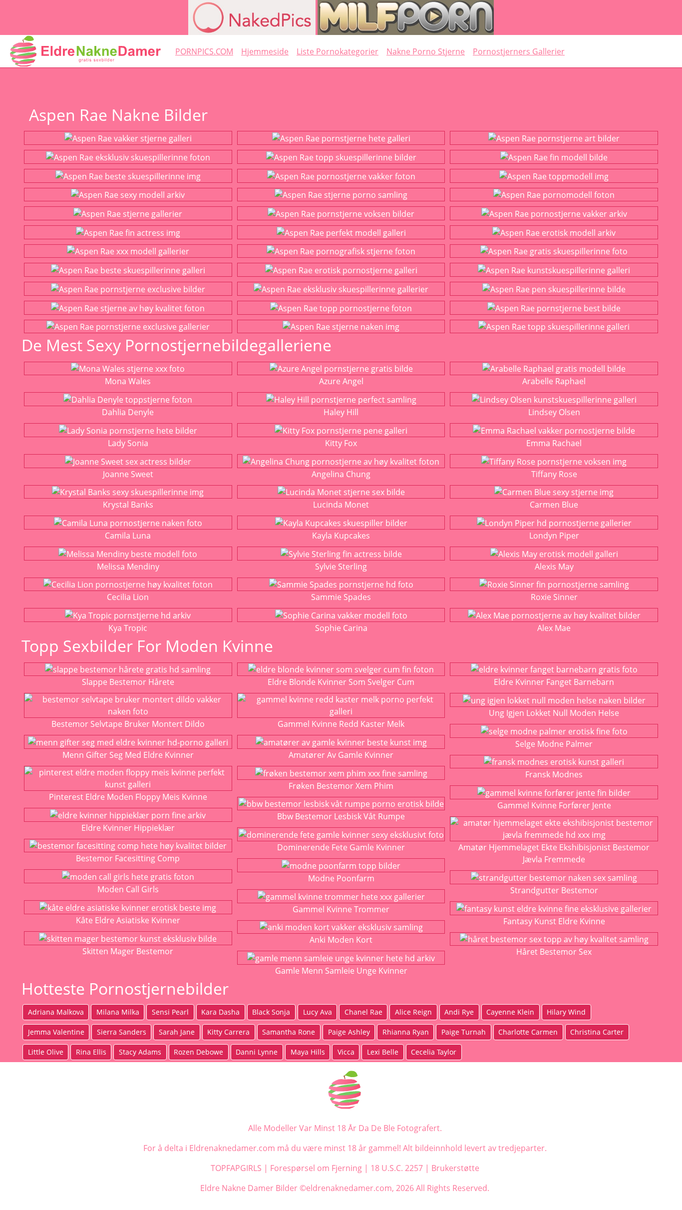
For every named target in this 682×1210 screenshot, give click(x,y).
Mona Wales (128, 381)
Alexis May (554, 566)
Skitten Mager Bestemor (127, 951)
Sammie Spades (341, 597)
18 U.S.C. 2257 (396, 1168)
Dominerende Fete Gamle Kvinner (341, 847)
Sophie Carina (341, 627)
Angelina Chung (341, 474)
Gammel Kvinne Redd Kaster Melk (341, 723)
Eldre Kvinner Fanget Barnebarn (554, 681)
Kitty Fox (341, 443)
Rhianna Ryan (405, 1032)
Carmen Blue (554, 504)
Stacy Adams (140, 1052)
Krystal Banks (128, 504)
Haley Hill (341, 412)
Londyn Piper (554, 535)
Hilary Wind (566, 1012)
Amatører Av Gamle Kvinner (341, 754)
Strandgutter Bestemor (554, 890)
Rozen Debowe (198, 1052)
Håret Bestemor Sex (554, 951)
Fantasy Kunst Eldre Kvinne (554, 921)
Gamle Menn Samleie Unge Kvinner (341, 970)
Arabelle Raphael (554, 381)
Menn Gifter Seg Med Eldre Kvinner (128, 754)
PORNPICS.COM (204, 51)
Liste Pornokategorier (337, 51)
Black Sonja (271, 1012)
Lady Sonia (128, 443)
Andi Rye (459, 1012)
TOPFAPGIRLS (236, 1168)
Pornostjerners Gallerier (519, 51)
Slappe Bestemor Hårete (128, 681)
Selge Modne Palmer (554, 743)
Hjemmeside (265, 51)
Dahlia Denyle (128, 412)
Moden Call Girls (128, 889)
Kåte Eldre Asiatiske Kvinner (128, 920)
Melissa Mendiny (128, 566)
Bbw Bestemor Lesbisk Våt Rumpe (341, 816)
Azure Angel (341, 381)
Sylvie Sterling (341, 566)
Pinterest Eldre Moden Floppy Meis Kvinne (128, 796)
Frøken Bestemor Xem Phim (341, 785)
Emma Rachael (554, 443)
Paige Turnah (463, 1032)
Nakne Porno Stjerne (425, 51)
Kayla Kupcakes (341, 535)
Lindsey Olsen (554, 412)
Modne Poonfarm (341, 878)
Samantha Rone (288, 1032)
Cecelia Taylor (433, 1052)
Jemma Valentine (56, 1032)
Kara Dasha (220, 1012)
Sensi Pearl (170, 1012)
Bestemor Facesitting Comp (128, 858)
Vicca (346, 1052)
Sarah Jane (177, 1032)
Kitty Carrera (228, 1032)
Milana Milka (117, 1012)
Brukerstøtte (455, 1168)
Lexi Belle (382, 1052)
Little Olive (45, 1052)
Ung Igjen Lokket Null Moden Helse (554, 712)
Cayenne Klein (510, 1012)
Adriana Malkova (56, 1012)
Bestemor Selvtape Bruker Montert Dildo (128, 723)
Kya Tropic (127, 627)
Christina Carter (597, 1032)
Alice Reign (413, 1012)
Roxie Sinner (554, 597)
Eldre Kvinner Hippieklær (128, 827)
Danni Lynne (257, 1052)
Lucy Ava (317, 1012)
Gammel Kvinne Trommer (341, 909)
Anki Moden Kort (341, 939)
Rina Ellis (91, 1052)
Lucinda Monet (341, 504)
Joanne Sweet (128, 474)
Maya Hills (308, 1052)
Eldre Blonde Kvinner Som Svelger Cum (341, 681)
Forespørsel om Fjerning (316, 1168)
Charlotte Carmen (528, 1032)
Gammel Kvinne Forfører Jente (554, 805)
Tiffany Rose (554, 474)
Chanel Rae (363, 1012)
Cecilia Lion (128, 597)
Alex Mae (554, 627)
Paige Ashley (349, 1032)
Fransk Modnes (554, 774)
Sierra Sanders (121, 1032)
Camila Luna (128, 535)
